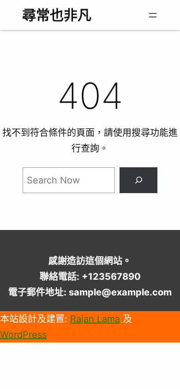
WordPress (23, 334)
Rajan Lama (95, 318)
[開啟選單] (152, 15)
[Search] (138, 180)
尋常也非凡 (56, 14)
